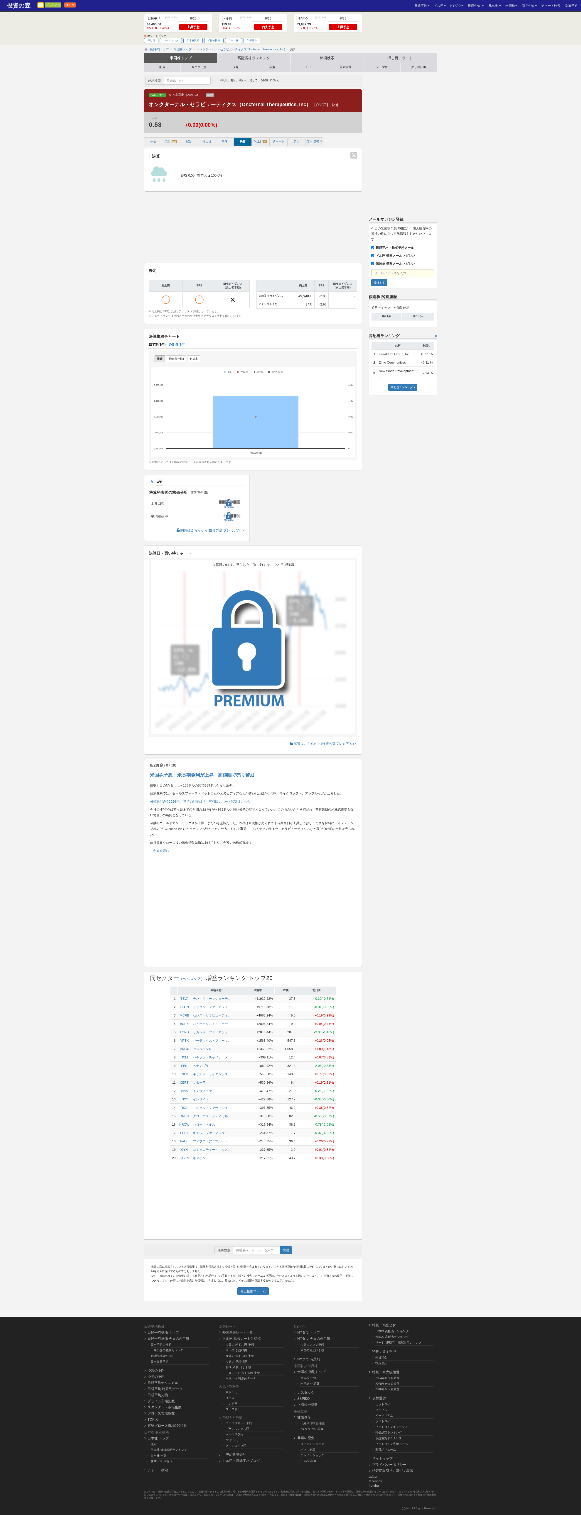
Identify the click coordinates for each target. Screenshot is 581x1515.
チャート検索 (550, 5)
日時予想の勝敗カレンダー (168, 1350)
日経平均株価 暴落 (312, 1423)
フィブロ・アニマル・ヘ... (212, 1141)
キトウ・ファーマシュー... (212, 1133)
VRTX (184, 1040)
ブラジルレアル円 (237, 1428)
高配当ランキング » (403, 387)
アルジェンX (202, 1049)
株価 (153, 141)
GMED (184, 1116)
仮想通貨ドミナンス (388, 1438)
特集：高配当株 (384, 1325)
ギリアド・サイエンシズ (210, 1074)
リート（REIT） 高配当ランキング (398, 1342)
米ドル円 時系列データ (241, 1378)
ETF (309, 67)
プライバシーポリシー (389, 1464)
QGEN (184, 1158)
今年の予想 (156, 1376)
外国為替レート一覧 (237, 1332)
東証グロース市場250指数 (167, 1425)
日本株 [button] (493, 5)
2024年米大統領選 (387, 1378)
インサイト (201, 1099)
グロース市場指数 (161, 1413)
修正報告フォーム (253, 1291)
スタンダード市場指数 (165, 1407)
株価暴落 (304, 1417)
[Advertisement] (253, 227)
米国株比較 (214, 40)
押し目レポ (418, 67)
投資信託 (381, 1363)
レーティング (170, 40)
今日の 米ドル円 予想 (240, 1344)
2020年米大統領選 (387, 1383)
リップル (381, 1410)
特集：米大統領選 (385, 1372)
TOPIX (153, 1419)
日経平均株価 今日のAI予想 (168, 1338)
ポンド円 (231, 1403)
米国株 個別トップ (311, 1372)
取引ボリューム (385, 1449)
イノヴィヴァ (202, 1091)
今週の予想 (156, 1370)
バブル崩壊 (307, 1449)
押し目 (70, 5)
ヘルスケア (157, 95)
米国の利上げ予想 (312, 1350)
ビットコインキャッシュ (391, 1427)
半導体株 (252, 40)
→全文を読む (159, 850)
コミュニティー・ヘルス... (212, 1149)
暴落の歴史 (305, 1438)
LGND (184, 1032)
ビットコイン (384, 1404)
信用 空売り (314, 141)
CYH (184, 1149)
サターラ (199, 1082)
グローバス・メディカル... (212, 1116)
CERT (184, 1082)
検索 (286, 1250)
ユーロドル (233, 1409)
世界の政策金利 (234, 1454)
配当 (162, 67)
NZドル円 (232, 1440)
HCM (184, 1057)
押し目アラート (400, 58)
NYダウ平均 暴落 (311, 1429)
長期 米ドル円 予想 (238, 1367)
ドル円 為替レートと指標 (241, 1338)
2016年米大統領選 (387, 1389)
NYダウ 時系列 (308, 1359)
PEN (184, 1066)
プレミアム (53, 5)
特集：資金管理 (384, 1351)
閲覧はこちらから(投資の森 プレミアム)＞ (212, 530)
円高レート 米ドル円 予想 (243, 1373)
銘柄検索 (327, 58)
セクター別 (199, 67)
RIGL (184, 1107)
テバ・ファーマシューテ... (212, 998)
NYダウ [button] (455, 5)
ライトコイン (384, 1421)
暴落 (272, 67)
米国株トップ (181, 58)
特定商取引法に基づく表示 (392, 1471)
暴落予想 (571, 5)
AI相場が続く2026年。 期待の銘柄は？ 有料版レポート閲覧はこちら (200, 801)
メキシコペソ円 (236, 1445)
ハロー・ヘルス (204, 1124)
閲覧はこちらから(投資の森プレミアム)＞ (325, 743)
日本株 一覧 (158, 1455)
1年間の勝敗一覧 (162, 1356)
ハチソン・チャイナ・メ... (212, 1057)
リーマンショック (312, 1444)
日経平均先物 (158, 1395)
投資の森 (19, 5)
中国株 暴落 (308, 1461)
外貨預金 (381, 1357)
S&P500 (303, 1398)
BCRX (184, 1024)
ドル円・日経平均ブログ (241, 1461)
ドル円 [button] (438, 5)
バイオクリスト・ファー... (212, 1024)
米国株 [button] (510, 5)
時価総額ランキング (388, 1432)
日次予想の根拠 (161, 1344)
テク (296, 141)
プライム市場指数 (161, 1401)
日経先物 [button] (474, 5)
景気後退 (345, 67)
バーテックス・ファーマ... (212, 1040)
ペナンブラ (201, 1066)
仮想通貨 (379, 1398)
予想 (170, 141)
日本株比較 (193, 40)
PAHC (184, 1141)
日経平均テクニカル (163, 1383)
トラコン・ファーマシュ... (212, 1007)
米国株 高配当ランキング (392, 1337)
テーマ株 (234, 40)
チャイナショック (312, 1455)
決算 (236, 67)
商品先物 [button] (528, 5)
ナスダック (305, 1392)
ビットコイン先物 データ (392, 1444)
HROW (184, 1124)
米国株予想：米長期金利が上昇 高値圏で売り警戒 (202, 774)
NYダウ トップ (308, 1332)
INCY (184, 1099)
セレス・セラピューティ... (212, 1015)
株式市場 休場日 (161, 1461)
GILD (184, 1074)
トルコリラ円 (234, 1434)
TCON (184, 1007)
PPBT (184, 1133)
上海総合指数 (307, 1405)
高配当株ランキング (253, 58)
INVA (184, 1091)
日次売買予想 (159, 1361)
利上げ (260, 141)
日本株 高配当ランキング (392, 1331)
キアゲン (199, 1158)
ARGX (184, 1049)
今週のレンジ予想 (312, 1344)
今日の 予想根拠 (236, 1350)
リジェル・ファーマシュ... (212, 1107)
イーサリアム (384, 1415)
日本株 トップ (158, 1438)
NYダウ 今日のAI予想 (313, 1338)
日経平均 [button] (420, 5)
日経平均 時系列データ (165, 1389)
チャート (278, 141)
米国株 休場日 (309, 1383)
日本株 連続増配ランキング (169, 1449)
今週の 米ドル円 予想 (240, 1356)
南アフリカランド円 (239, 1423)
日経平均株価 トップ (163, 1332)
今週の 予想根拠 (236, 1361)
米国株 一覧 (308, 1378)
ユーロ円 (231, 1398)
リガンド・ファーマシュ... (212, 1032)
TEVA (184, 998)
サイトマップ (382, 1458)
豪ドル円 (231, 1392)
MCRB (184, 1015)
